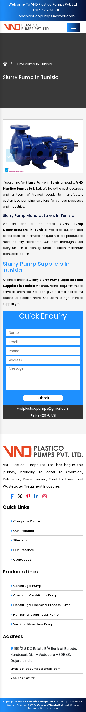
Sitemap (19, 540)
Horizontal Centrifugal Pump (35, 614)
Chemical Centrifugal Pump (34, 595)
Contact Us (21, 559)
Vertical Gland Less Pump (32, 624)
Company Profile (26, 521)
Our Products (23, 530)
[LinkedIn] (36, 497)
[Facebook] (12, 497)
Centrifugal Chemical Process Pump (41, 605)
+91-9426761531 (43, 415)
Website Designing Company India (53, 707)
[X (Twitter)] (19, 497)
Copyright (9, 701)
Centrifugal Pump (26, 585)
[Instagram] (44, 497)
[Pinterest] (28, 497)
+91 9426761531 (45, 9)
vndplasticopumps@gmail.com (47, 15)
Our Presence (23, 550)
